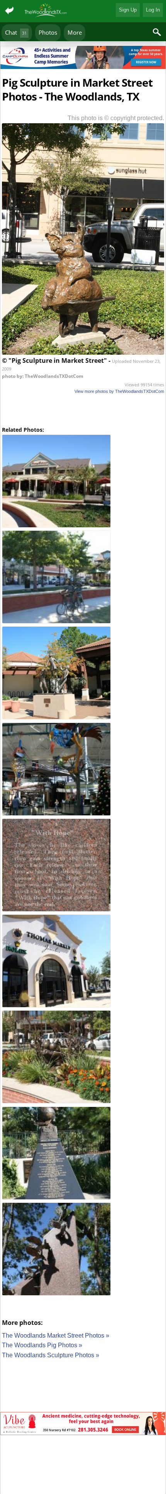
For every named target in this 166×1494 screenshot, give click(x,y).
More (75, 32)
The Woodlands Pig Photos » (42, 1345)
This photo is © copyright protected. (116, 118)
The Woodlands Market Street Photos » (55, 1335)
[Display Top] (83, 43)
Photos (48, 32)
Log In (153, 10)
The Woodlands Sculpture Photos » (50, 1355)
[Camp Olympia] (83, 59)
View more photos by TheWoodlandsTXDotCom (119, 391)
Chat (16, 32)
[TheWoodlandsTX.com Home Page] (46, 11)
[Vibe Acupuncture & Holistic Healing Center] (83, 1425)
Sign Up (128, 10)
